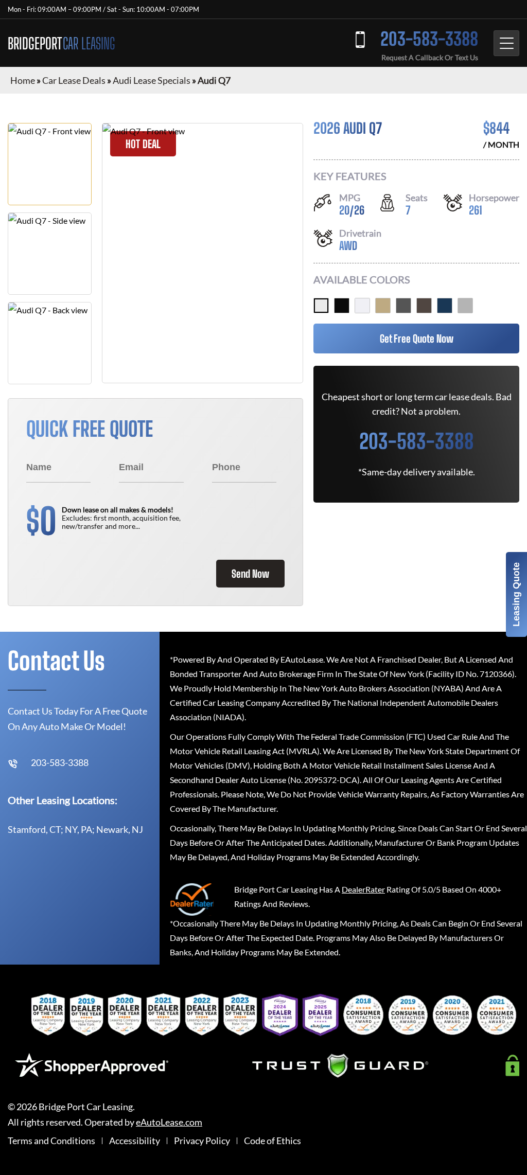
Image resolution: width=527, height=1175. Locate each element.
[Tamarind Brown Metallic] (424, 305)
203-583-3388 (429, 38)
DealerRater (363, 889)
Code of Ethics (272, 1140)
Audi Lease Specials (151, 80)
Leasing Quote (516, 594)
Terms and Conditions (51, 1140)
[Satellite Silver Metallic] (465, 305)
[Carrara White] (362, 305)
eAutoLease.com (169, 1122)
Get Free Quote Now (416, 338)
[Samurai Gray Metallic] (403, 305)
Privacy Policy (202, 1140)
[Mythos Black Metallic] (342, 305)
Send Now (250, 573)
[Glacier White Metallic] (321, 305)
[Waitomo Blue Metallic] (444, 305)
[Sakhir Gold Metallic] (383, 305)
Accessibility (134, 1140)
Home (22, 80)
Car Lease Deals (74, 80)
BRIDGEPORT (61, 43)
